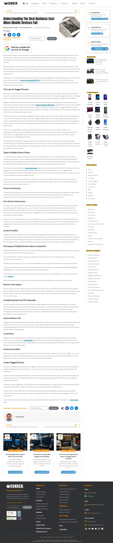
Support (75, 3)
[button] (9, 35)
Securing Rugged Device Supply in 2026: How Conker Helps (101, 61)
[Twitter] (95, 528)
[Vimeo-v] (89, 528)
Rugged (7, 31)
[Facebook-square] (102, 528)
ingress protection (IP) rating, (45, 105)
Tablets (44, 3)
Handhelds (35, 3)
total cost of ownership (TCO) (30, 80)
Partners (64, 3)
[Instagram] (99, 528)
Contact (91, 3)
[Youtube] (92, 528)
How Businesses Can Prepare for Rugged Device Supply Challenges (101, 71)
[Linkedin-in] (86, 528)
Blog (82, 3)
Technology (18, 450)
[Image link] (17, 48)
